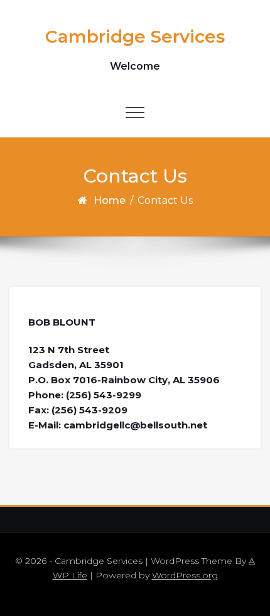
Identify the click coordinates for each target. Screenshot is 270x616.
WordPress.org (185, 575)
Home (110, 200)
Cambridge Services (135, 36)
